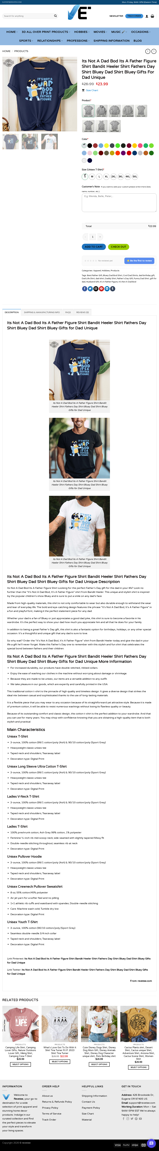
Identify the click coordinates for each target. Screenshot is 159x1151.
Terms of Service (51, 1113)
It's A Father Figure (109, 282)
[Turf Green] (151, 153)
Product (86, 100)
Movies (99, 32)
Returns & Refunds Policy (57, 1101)
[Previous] (8, 94)
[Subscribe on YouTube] (140, 1119)
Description (12, 312)
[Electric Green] (117, 145)
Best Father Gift (94, 275)
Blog (138, 40)
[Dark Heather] (112, 145)
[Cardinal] (95, 145)
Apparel (97, 270)
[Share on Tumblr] (112, 288)
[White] (84, 160)
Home (11, 32)
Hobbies (80, 32)
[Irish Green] (146, 145)
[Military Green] (106, 153)
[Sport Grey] (140, 153)
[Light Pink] (90, 153)
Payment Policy (91, 1107)
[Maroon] (101, 153)
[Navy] (90, 160)
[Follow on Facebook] (123, 1119)
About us (47, 1095)
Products (21, 51)
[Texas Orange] (146, 153)
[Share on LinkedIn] (107, 288)
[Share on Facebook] (84, 288)
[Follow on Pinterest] (136, 1119)
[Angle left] (147, 51)
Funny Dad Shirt (141, 278)
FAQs (68, 312)
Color (85, 139)
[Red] (129, 153)
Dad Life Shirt (88, 278)
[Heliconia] (140, 145)
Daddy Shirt (110, 278)
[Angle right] (153, 51)
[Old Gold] (112, 153)
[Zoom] (6, 128)
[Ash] (84, 145)
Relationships (49, 40)
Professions (77, 40)
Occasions (139, 32)
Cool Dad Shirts (130, 275)
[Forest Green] (123, 145)
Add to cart (94, 246)
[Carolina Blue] (101, 145)
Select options (20, 1064)
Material (87, 1119)
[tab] (11, 312)
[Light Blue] (84, 153)
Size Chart (92, 90)
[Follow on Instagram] (127, 1119)
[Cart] (152, 16)
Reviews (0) (82, 312)
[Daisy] (106, 145)
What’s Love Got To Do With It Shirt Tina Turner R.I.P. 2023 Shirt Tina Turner (59, 1050)
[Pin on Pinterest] (101, 288)
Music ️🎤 (118, 32)
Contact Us (88, 1101)
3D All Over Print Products (45, 32)
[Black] (90, 145)
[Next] (72, 94)
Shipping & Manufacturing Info (42, 312)
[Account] (146, 16)
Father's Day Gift (125, 278)
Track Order (49, 1119)
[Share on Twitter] (90, 288)
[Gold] (134, 145)
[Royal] (134, 153)
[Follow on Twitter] (132, 1119)
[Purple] (123, 153)
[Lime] (95, 153)
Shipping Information (111, 40)
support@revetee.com (12, 2)
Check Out (118, 246)
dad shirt (100, 278)
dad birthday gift (146, 275)
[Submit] (55, 16)
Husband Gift (92, 282)
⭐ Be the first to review (139, 260)
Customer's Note (91, 186)
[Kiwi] (151, 145)
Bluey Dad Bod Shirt (112, 275)
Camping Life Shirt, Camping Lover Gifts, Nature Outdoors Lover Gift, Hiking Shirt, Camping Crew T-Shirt (20, 1052)
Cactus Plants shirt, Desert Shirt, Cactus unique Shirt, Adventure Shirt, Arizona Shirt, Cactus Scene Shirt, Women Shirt (139, 1053)
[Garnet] (129, 145)
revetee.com (145, 980)
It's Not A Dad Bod (127, 282)
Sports (25, 40)
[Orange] (117, 153)
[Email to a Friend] (95, 288)
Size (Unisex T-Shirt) (93, 169)
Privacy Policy (50, 1107)
